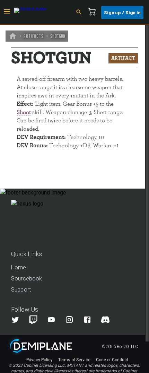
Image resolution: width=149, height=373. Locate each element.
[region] (74, 199)
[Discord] (105, 319)
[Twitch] (33, 319)
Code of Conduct (112, 359)
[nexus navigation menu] (7, 12)
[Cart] (94, 12)
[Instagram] (73, 319)
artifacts (34, 36)
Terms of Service (74, 359)
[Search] (81, 12)
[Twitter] (19, 319)
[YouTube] (55, 319)
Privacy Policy (39, 359)
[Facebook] (91, 319)
